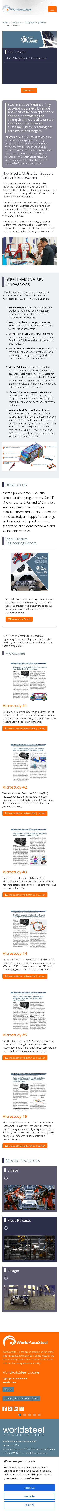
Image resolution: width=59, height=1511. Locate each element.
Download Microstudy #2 (26, 813)
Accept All (30, 1487)
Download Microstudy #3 (26, 894)
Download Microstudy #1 (26, 728)
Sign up (8, 1389)
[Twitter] (10, 1408)
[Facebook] (5, 1408)
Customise (29, 1496)
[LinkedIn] (16, 1408)
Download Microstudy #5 (26, 1057)
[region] (29, 1484)
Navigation (28, 90)
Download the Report (20, 619)
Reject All (29, 1504)
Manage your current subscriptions (21, 1398)
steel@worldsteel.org (36, 1452)
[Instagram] (21, 1408)
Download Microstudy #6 (26, 1145)
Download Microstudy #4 (26, 976)
